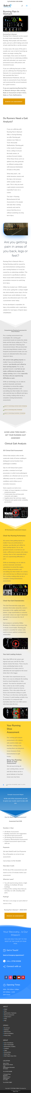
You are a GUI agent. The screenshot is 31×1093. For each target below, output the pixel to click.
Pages (5, 1050)
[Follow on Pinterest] (23, 977)
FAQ (5, 1020)
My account (7, 1028)
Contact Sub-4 (7, 1016)
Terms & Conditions (8, 1033)
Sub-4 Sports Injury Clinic (10, 1056)
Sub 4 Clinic (16, 1088)
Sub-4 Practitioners (8, 1043)
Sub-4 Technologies (9, 1044)
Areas (5, 1018)
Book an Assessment (14, 102)
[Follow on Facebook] (6, 977)
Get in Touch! (12, 950)
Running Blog (7, 1052)
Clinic (5, 1011)
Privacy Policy (7, 1035)
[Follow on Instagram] (10, 977)
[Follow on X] (14, 977)
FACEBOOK (15, 972)
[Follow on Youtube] (19, 977)
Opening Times (13, 984)
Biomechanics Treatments (10, 1013)
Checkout (6, 1029)
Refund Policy (7, 1031)
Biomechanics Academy (9, 1046)
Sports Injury (7, 1054)
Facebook (6, 1048)
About (5, 1009)
